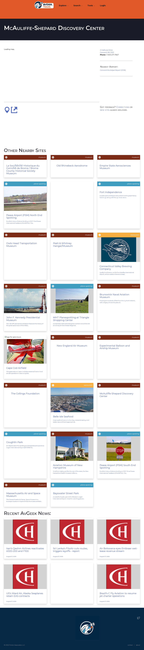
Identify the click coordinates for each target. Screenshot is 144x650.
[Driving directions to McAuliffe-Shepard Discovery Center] (7, 110)
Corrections (122, 107)
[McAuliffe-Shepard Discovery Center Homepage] (14, 110)
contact (130, 645)
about (138, 645)
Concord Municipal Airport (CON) (113, 70)
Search (77, 5)
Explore (63, 5)
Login (103, 5)
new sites (105, 109)
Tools (90, 5)
